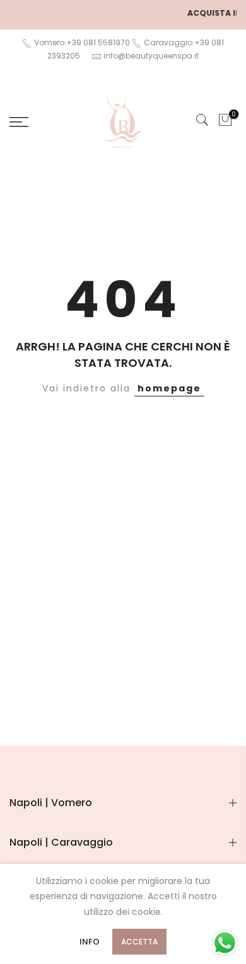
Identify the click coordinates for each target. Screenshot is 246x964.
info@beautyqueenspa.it (151, 55)
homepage (169, 388)
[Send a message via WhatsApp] (225, 943)
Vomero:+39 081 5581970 (81, 42)
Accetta (139, 941)
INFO (89, 942)
